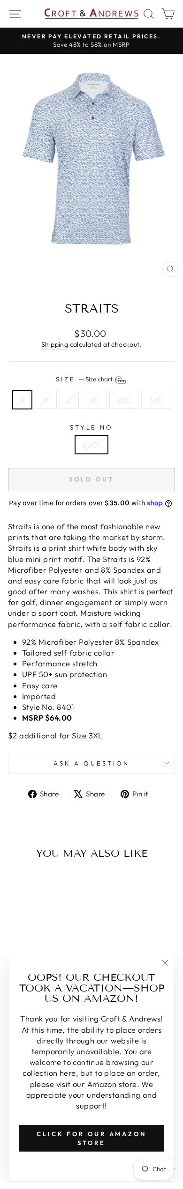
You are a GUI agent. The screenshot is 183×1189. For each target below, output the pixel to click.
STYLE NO (92, 427)
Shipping (54, 344)
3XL (156, 400)
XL (94, 400)
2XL (124, 400)
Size (85, 379)
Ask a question (91, 763)
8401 (91, 445)
